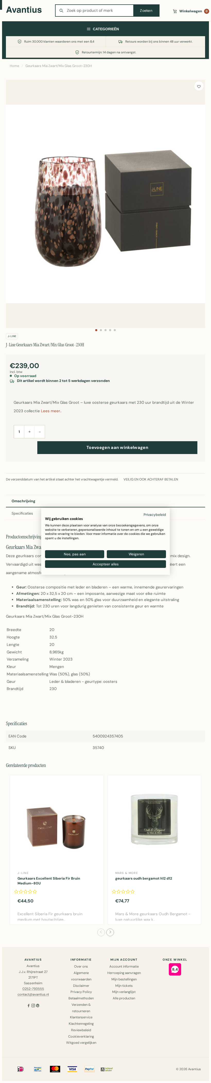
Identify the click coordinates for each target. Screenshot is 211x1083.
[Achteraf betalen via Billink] (106, 1069)
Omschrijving (23, 501)
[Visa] (72, 1069)
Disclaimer (81, 985)
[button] (96, 330)
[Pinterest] (38, 1006)
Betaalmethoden (81, 998)
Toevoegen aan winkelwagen (117, 447)
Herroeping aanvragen (124, 973)
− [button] (40, 432)
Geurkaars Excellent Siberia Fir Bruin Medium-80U (48, 880)
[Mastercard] (55, 1069)
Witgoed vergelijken (81, 1042)
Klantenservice (81, 1017)
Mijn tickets (124, 985)
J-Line (12, 336)
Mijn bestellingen (124, 979)
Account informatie (124, 966)
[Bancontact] (37, 1069)
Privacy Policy (81, 992)
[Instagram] (33, 1006)
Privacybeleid (155, 514)
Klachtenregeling (81, 1023)
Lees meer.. (51, 410)
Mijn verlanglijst (124, 992)
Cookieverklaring (81, 1036)
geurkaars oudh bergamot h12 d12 (143, 878)
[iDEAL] (20, 1069)
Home (14, 66)
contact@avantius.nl (33, 994)
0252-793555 (33, 989)
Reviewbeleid (81, 1030)
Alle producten (124, 998)
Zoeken (146, 10)
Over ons (81, 966)
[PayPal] (89, 1069)
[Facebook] (28, 1006)
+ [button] (29, 431)
